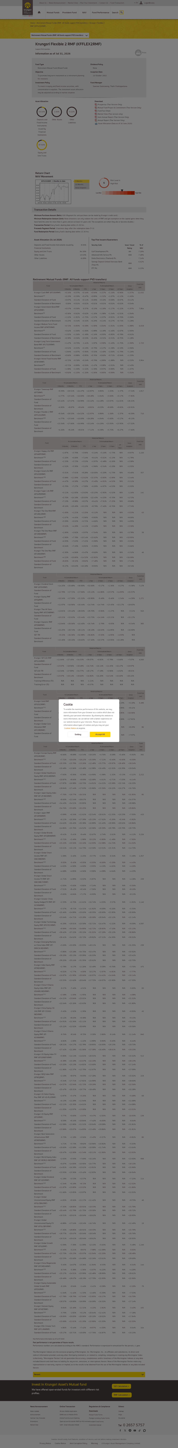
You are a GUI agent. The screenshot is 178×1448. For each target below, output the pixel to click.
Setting (78, 734)
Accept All (100, 734)
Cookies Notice (70, 728)
